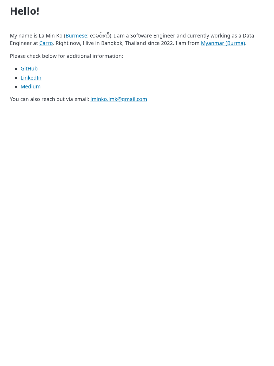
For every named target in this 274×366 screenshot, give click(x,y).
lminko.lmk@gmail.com (118, 99)
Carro (46, 43)
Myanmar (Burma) (223, 43)
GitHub (29, 68)
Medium (31, 86)
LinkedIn (31, 77)
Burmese (76, 35)
